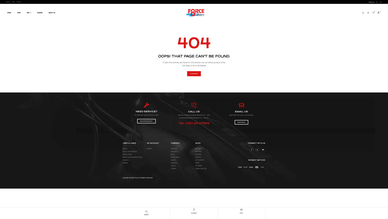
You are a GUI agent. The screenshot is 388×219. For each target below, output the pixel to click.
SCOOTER (198, 157)
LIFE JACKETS (199, 160)
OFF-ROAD (198, 151)
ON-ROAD (198, 154)
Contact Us (174, 151)
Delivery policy (127, 154)
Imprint (173, 160)
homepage (194, 73)
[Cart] (241, 209)
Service (125, 149)
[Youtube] (263, 150)
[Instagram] (381, 2)
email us (241, 111)
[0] (373, 13)
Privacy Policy (175, 157)
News (172, 154)
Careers (173, 166)
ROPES (197, 163)
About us (126, 160)
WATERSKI (198, 166)
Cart (241, 213)
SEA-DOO (198, 149)
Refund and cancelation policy (132, 157)
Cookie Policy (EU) (201, 168)
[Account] (194, 209)
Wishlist (149, 149)
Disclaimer (174, 163)
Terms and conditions (130, 151)
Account (194, 213)
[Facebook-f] (377, 2)
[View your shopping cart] (378, 13)
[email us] (241, 105)
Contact (125, 163)
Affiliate (173, 168)
